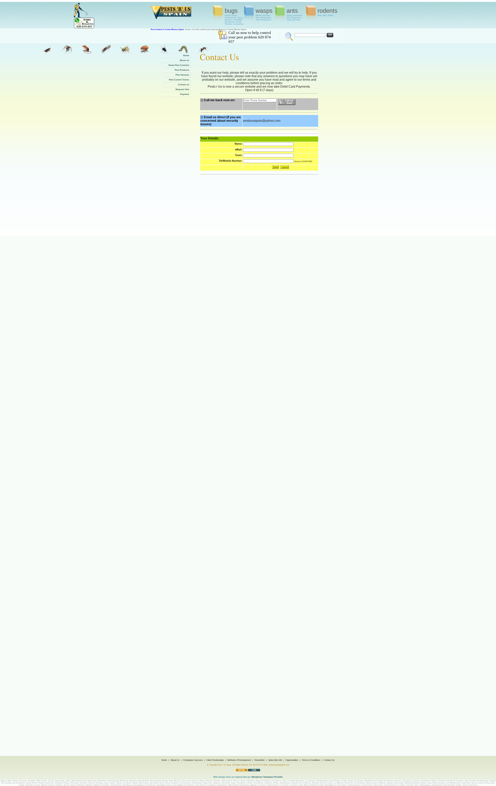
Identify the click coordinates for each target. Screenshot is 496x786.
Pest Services (182, 75)
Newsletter (260, 760)
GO (330, 35)
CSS (254, 770)
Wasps (264, 14)
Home (186, 55)
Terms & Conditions (311, 760)
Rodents (328, 11)
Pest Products (182, 70)
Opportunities (292, 760)
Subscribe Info (275, 760)
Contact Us (329, 760)
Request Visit (182, 89)
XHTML (241, 770)
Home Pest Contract (179, 65)
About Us (175, 760)
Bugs (234, 14)
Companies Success (193, 760)
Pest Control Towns (179, 80)
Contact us (183, 84)
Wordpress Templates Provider (267, 777)
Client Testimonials (215, 760)
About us (184, 60)
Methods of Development (239, 760)
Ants (295, 14)
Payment (184, 94)
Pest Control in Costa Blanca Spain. (167, 29)
